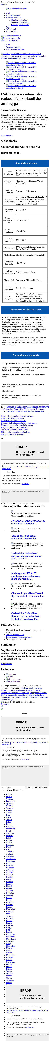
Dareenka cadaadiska (19, 22)
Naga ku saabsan (13, 15)
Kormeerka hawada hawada (12, 418)
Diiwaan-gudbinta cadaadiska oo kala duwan (19, 423)
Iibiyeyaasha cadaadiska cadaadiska (15, 432)
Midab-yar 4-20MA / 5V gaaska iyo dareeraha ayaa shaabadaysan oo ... (25, 576)
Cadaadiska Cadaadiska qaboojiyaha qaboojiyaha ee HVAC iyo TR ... (26, 556)
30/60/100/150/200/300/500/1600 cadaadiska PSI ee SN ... (28, 522)
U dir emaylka (7, 135)
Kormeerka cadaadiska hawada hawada (17, 416)
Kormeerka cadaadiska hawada (13, 421)
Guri (8, 13)
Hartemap (38, 688)
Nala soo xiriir (12, 31)
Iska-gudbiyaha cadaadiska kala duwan (17, 425)
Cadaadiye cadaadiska (20, 24)
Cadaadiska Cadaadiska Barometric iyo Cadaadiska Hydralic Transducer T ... (25, 616)
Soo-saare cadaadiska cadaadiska (14, 430)
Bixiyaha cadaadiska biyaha (12, 434)
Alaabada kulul (27, 688)
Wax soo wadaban (13, 18)
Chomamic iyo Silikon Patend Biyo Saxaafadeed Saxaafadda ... (27, 596)
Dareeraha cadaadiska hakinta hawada (16, 690)
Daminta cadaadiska (19, 20)
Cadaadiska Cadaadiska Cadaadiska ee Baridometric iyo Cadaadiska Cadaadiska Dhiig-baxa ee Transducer (25, 408)
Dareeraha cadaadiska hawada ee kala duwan (21, 691)
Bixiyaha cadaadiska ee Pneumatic (15, 427)
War (7, 27)
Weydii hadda (6, 664)
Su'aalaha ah (11, 29)
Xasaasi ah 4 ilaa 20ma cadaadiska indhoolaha (25, 411)
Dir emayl (5, 704)
